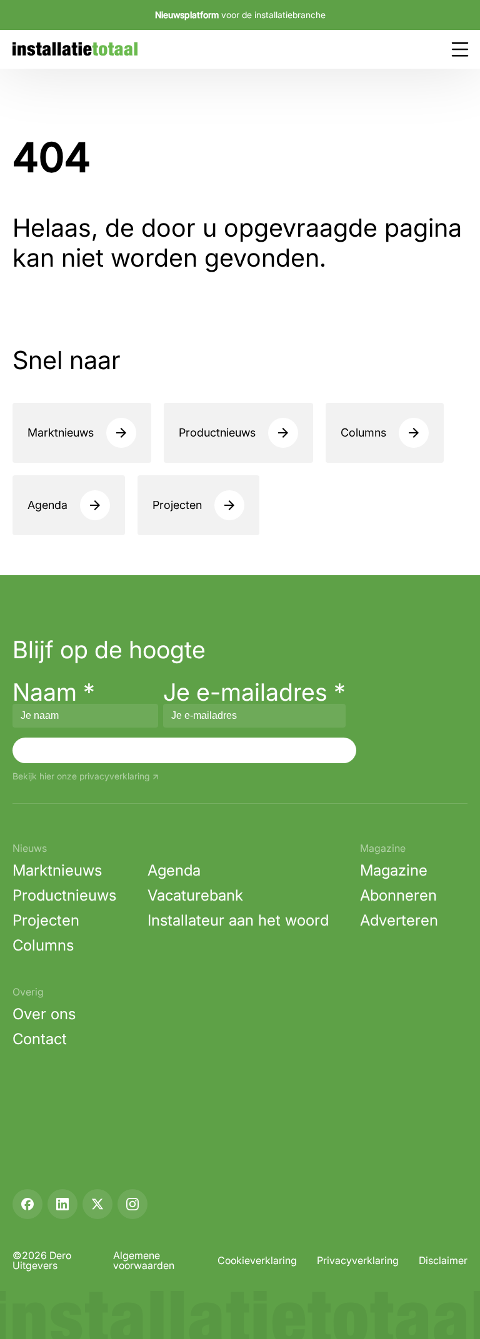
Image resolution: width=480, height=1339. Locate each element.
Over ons (44, 1014)
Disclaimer (443, 1260)
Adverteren (399, 920)
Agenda (48, 504)
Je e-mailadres (254, 692)
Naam (53, 692)
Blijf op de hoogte (109, 649)
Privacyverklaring (358, 1260)
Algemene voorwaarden (143, 1260)
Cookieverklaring (257, 1260)
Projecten (177, 504)
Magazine (394, 870)
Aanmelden (184, 750)
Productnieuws (217, 432)
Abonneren (398, 895)
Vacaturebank (195, 895)
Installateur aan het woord (238, 920)
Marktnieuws (61, 432)
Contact (39, 1039)
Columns (363, 432)
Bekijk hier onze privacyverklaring (80, 776)
